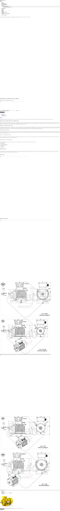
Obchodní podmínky (6, 6)
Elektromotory (3, 3)
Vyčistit (18, 110)
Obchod (3, 2)
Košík (3, 493)
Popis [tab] (2, 113)
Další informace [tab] (4, 114)
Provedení (1, 110)
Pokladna (3, 12)
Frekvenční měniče (4, 4)
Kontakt (3, 5)
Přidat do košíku (2, 112)
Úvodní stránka (4, 8)
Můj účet (3, 10)
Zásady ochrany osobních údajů (6, 13)
